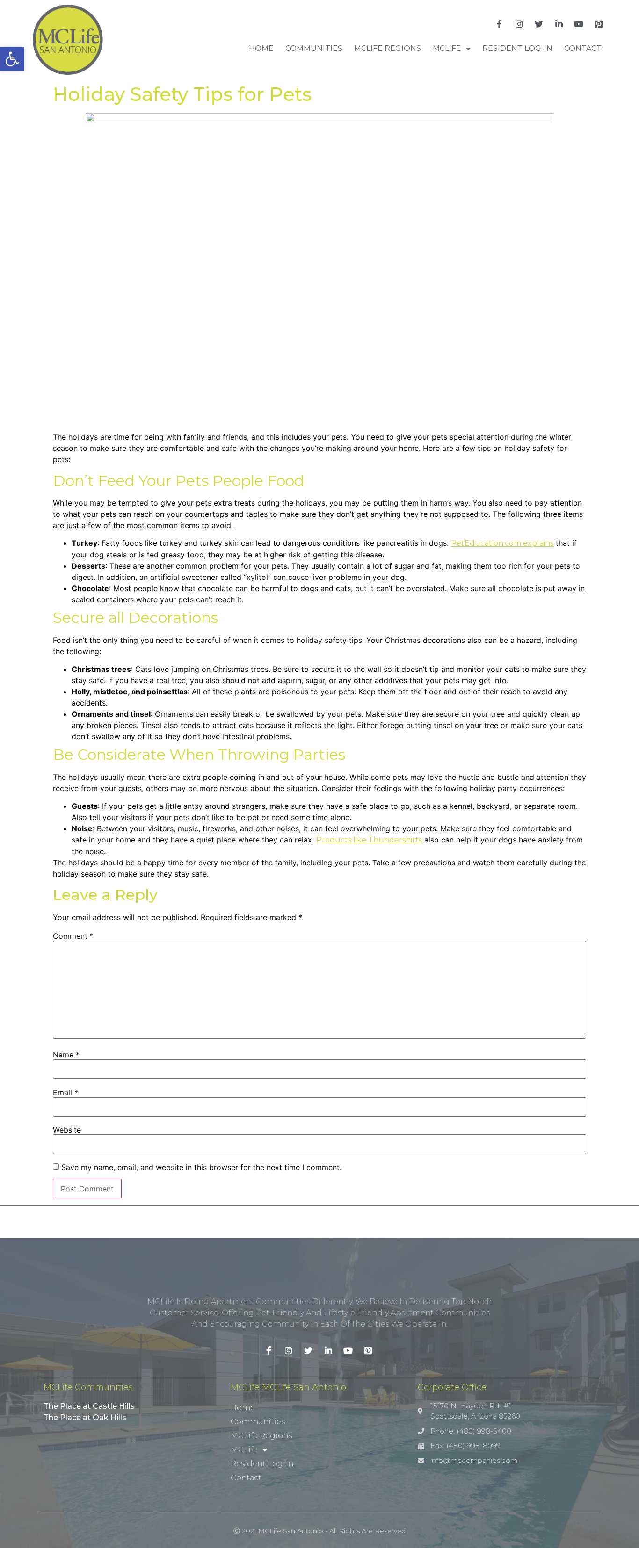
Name (66, 1054)
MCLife (447, 48)
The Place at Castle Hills (89, 1406)
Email (65, 1092)
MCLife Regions (387, 48)
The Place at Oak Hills (85, 1417)
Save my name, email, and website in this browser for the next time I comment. (201, 1167)
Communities (313, 48)
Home (261, 48)
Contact (583, 48)
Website (67, 1130)
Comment (73, 936)
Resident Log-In (517, 48)
